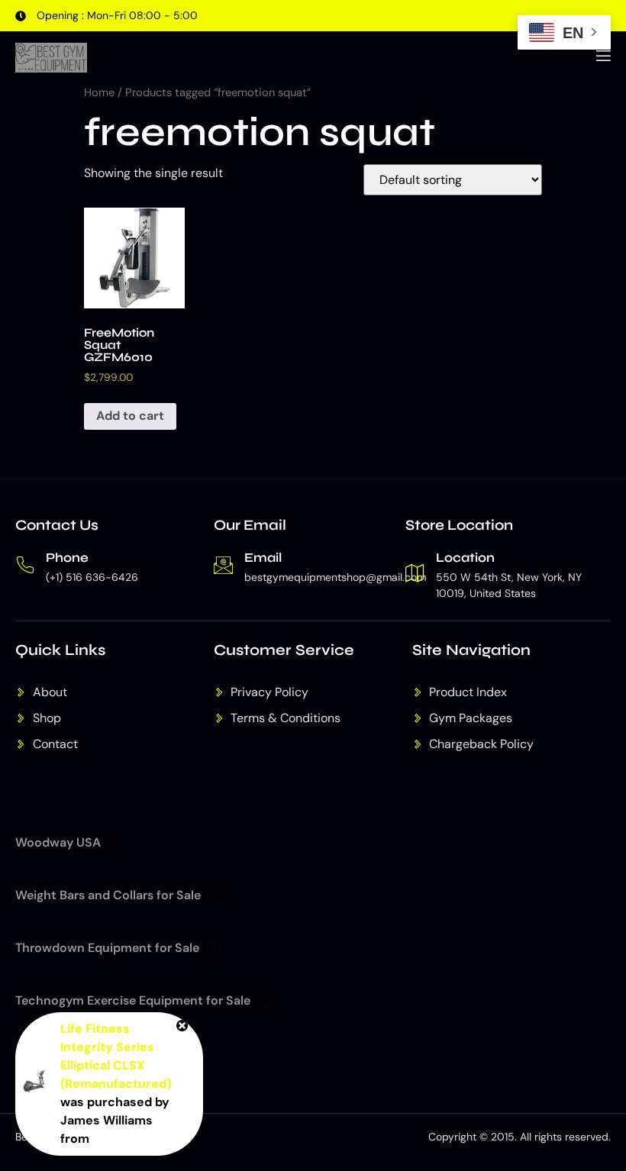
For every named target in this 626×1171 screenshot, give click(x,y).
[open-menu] (602, 58)
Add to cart (130, 416)
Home (99, 92)
